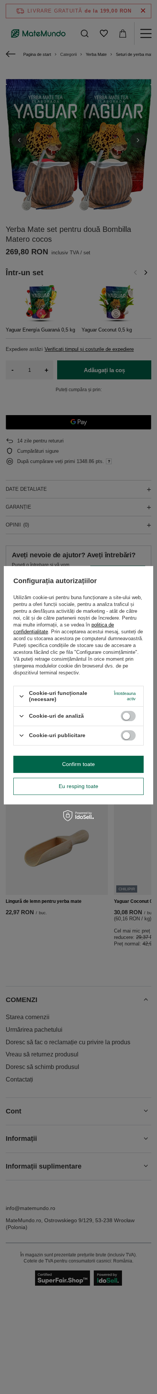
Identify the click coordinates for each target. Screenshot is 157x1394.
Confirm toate (78, 764)
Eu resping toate (78, 786)
